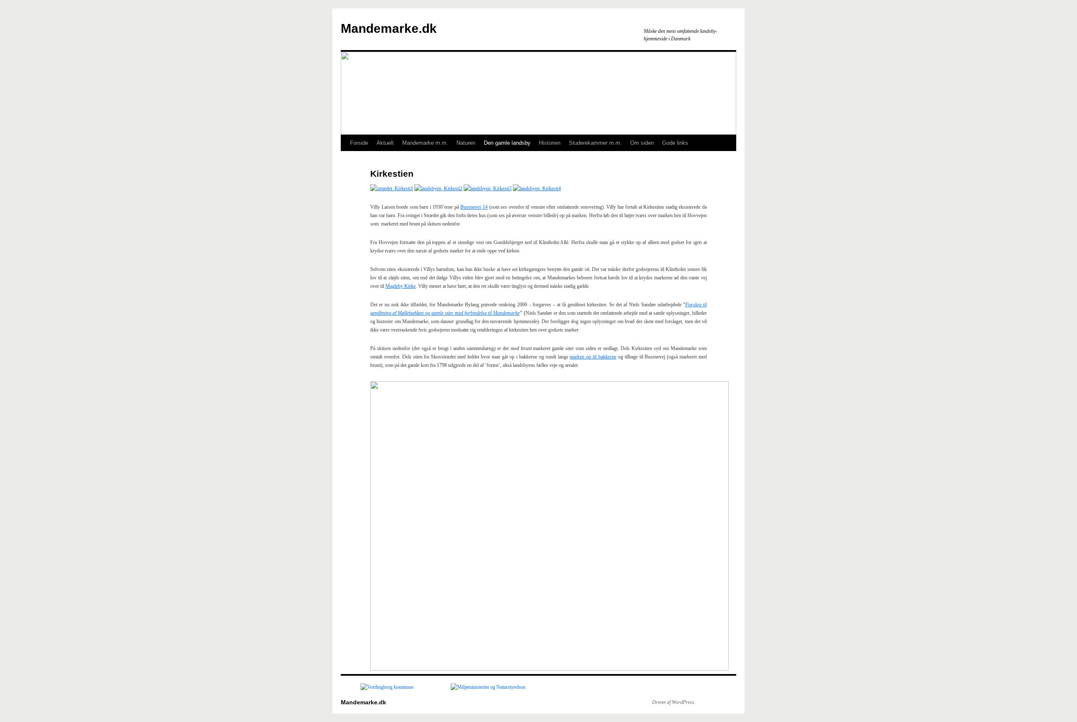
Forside (359, 143)
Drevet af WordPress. (673, 702)
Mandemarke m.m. (425, 143)
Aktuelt (385, 143)
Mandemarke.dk (389, 28)
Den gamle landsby (507, 143)
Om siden (642, 143)
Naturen (465, 143)
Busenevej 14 (474, 207)
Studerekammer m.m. (595, 143)
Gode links (675, 143)
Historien (549, 143)
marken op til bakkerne (593, 357)
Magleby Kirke (400, 286)
